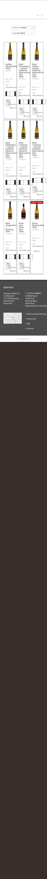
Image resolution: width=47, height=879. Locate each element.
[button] (8, 94)
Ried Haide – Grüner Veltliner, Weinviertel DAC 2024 (38, 70)
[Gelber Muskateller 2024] (10, 51)
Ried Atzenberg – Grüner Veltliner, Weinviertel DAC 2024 (24, 70)
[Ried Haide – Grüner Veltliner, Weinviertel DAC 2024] (36, 51)
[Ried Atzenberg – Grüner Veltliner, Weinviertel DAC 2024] (23, 51)
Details (13, 108)
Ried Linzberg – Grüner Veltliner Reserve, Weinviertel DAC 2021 (24, 149)
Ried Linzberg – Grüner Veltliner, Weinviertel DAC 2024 (38, 148)
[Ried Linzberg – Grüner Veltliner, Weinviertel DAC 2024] (36, 130)
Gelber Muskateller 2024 (11, 66)
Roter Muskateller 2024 (38, 225)
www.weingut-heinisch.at (31, 302)
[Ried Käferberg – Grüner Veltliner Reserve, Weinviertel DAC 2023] (10, 130)
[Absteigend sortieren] (33, 27)
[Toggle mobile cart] (38, 15)
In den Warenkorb (9, 102)
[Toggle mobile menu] (42, 15)
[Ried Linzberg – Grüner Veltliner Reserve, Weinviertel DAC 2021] (23, 130)
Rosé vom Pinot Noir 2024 (21, 227)
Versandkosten (11, 87)
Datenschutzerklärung (34, 314)
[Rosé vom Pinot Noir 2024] (23, 210)
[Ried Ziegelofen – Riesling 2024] (10, 210)
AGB (28, 323)
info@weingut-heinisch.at (31, 297)
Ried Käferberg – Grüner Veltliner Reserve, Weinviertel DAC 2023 (11, 149)
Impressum (31, 319)
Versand (30, 328)
